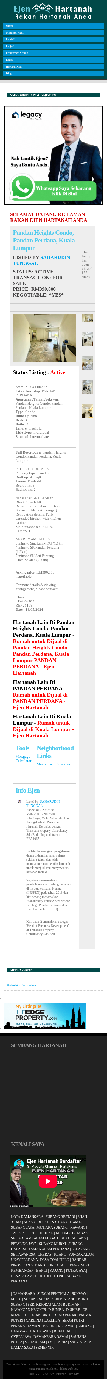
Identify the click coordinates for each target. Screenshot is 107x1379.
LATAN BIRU (39, 1315)
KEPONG (63, 1233)
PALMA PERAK (64, 1315)
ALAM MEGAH (46, 1238)
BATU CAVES (40, 1331)
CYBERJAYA (21, 1337)
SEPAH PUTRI (73, 1320)
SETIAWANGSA (23, 1254)
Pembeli (10, 39)
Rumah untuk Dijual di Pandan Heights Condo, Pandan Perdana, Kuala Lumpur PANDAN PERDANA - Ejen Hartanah (41, 657)
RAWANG (77, 1227)
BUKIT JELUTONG (49, 1276)
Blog (9, 73)
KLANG (60, 1254)
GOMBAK (80, 1233)
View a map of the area (53, 764)
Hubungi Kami (14, 66)
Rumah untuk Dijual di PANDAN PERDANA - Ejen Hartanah (40, 701)
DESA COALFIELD (54, 1260)
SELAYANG (81, 1249)
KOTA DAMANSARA (27, 1217)
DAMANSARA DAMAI (50, 1337)
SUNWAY (79, 1294)
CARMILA (52, 1320)
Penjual (10, 46)
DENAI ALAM (22, 1276)
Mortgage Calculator (23, 759)
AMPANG (84, 1326)
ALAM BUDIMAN (66, 1304)
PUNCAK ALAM (81, 1254)
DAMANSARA (24, 1294)
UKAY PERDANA (24, 1260)
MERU (16, 1299)
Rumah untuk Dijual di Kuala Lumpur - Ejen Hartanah (43, 729)
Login (9, 59)
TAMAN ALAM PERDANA (49, 1249)
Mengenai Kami (15, 32)
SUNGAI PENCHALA (53, 1294)
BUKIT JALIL (64, 1331)
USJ (51, 1342)
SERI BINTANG (63, 1299)
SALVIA (76, 1342)
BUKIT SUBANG (73, 1238)
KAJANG (56, 1270)
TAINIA (61, 1342)
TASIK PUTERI (22, 1233)
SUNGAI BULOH (37, 1222)
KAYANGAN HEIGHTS (28, 1310)
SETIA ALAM (21, 1238)
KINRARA (55, 1265)
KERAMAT (66, 1326)
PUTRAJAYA (75, 1270)
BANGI (41, 1270)
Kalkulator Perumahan (21, 985)
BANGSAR (19, 1331)
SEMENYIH (45, 1347)
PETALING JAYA (23, 1244)
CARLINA (33, 1320)
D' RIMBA (56, 1310)
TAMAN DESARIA (41, 1326)
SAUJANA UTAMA (66, 1222)
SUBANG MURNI (52, 1244)
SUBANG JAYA (23, 1227)
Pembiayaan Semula (17, 52)
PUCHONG (44, 1233)
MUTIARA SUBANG (52, 1227)
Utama (9, 25)
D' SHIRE (73, 1310)
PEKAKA (18, 1326)
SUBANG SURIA (36, 1299)
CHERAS (45, 1254)
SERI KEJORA (38, 1304)
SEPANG (72, 1265)
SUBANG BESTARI (60, 1217)
